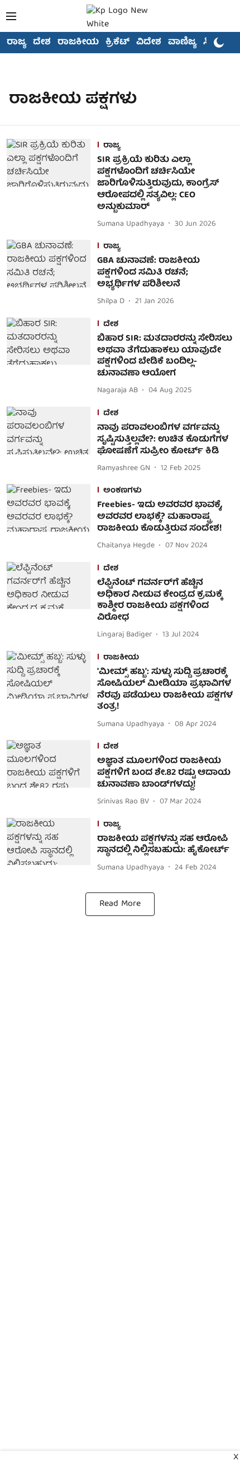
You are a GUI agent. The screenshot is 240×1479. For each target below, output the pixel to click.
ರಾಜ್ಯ (16, 42)
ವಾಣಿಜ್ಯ (182, 42)
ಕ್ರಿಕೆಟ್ (117, 42)
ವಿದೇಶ (148, 42)
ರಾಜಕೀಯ (78, 42)
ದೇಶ (42, 42)
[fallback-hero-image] (52, 185)
